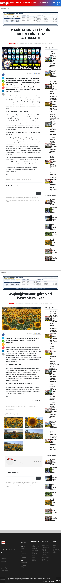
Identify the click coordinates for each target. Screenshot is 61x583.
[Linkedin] (13, 549)
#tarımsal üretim (15, 408)
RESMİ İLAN (26, 2)
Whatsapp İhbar (5, 569)
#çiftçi (8, 408)
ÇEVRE (9, 272)
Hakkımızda (4, 558)
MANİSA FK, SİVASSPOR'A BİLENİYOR (53, 258)
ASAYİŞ (9, 8)
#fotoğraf (23, 408)
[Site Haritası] (2, 552)
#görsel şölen (30, 408)
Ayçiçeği (8, 387)
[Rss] (15, 549)
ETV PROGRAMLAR (16, 2)
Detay (45, 581)
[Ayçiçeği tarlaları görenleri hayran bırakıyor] (21, 318)
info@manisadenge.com (20, 463)
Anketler (55, 547)
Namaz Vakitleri (44, 549)
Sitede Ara (55, 545)
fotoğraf (15, 376)
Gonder (38, 193)
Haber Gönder (4, 570)
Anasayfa (3, 8)
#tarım (36, 406)
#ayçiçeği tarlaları (28, 406)
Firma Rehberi (45, 557)
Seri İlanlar (45, 556)
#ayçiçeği (20, 406)
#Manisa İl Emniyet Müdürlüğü (13, 179)
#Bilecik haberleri (10, 409)
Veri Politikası (4, 562)
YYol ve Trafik (45, 547)
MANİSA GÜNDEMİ (34, 559)
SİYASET (34, 555)
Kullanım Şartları (5, 567)
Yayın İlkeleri (4, 560)
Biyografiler (56, 549)
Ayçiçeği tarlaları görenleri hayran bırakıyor (52, 242)
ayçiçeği (32, 359)
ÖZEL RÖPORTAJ (45, 2)
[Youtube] (10, 549)
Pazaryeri (14, 347)
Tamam (52, 581)
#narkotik (24, 179)
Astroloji (55, 552)
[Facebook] (1, 549)
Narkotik (19, 102)
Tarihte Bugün (45, 552)
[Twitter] (4, 549)
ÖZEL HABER (35, 2)
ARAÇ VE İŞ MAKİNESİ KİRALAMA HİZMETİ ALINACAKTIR (53, 73)
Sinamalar (44, 554)
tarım (8, 351)
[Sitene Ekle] (4, 552)
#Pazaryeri (14, 406)
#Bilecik (8, 406)
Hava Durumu (45, 545)
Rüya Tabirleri (56, 551)
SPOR (33, 557)
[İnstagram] (7, 549)
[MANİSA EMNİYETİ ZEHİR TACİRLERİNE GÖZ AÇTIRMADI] (21, 58)
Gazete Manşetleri (45, 560)
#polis (29, 179)
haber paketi (3, 581)
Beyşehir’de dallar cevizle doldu (53, 234)
